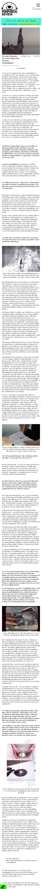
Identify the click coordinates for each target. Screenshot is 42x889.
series (32, 872)
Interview (37, 56)
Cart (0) (38, 9)
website (11, 466)
